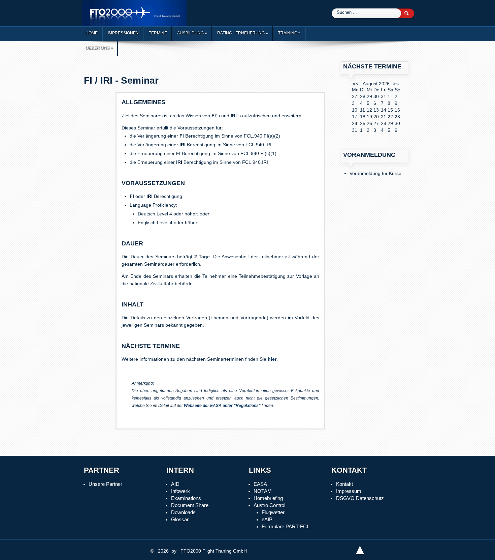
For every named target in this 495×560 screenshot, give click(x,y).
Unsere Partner (105, 484)
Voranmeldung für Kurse (375, 173)
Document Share (189, 505)
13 (376, 110)
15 (390, 110)
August (370, 83)
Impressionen (123, 33)
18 (362, 116)
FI (213, 115)
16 (397, 110)
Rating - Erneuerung (242, 33)
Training (289, 33)
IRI (234, 115)
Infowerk (180, 491)
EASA (260, 484)
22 (390, 116)
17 (354, 116)
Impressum (348, 491)
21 (383, 116)
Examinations (186, 498)
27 (376, 123)
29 (390, 123)
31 (354, 130)
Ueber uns (99, 48)
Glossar (180, 519)
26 (369, 123)
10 (354, 110)
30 (397, 123)
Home (92, 33)
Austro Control (269, 505)
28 (383, 123)
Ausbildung (192, 33)
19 (369, 116)
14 (383, 110)
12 (369, 110)
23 (397, 116)
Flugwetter (273, 512)
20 (376, 116)
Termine (158, 33)
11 (362, 110)
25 (362, 123)
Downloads (183, 512)
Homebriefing (268, 498)
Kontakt (344, 484)
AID (175, 484)
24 (354, 123)
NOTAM (263, 491)
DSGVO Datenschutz (360, 498)
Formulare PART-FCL (285, 526)
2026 (384, 83)
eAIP (267, 519)
